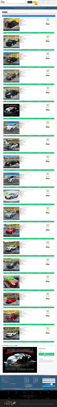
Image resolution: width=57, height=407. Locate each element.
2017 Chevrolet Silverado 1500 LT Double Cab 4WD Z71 (29, 18)
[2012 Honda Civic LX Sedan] (11, 213)
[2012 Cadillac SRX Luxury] (11, 247)
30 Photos (11, 167)
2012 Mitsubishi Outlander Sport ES (26, 172)
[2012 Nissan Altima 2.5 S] (11, 161)
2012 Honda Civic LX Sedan (24, 207)
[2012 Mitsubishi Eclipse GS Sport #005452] (11, 196)
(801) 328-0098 (42, 0)
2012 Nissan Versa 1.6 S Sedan (25, 138)
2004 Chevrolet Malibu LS (24, 327)
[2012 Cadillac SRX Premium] (11, 264)
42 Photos (11, 30)
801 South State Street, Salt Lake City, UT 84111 (51, 0)
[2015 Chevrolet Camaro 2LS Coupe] (11, 41)
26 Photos (11, 47)
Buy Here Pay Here (22, 401)
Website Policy (32, 391)
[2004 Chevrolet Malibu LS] (11, 333)
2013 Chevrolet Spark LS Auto (25, 87)
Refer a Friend (32, 393)
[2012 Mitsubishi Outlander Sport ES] (11, 178)
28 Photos (11, 133)
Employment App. (40, 391)
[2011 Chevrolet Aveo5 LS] (11, 281)
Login (2, 0)
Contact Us (8, 393)
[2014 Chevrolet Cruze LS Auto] (11, 58)
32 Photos (11, 270)
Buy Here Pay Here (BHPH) (27, 403)
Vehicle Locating (24, 393)
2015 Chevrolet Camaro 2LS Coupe (25, 35)
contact (28, 388)
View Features (49, 32)
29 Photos (11, 236)
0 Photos (11, 116)
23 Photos (11, 150)
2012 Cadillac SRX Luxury (24, 241)
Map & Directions (16, 391)
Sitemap (48, 391)
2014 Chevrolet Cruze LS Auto (25, 52)
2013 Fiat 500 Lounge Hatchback (25, 69)
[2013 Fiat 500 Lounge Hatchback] (11, 75)
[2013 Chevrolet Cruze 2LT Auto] (11, 110)
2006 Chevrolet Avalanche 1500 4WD (26, 310)
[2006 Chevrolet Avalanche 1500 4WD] (11, 316)
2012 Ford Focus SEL (23, 224)
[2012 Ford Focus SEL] (11, 230)
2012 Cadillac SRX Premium (24, 258)
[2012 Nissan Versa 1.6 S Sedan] (11, 144)
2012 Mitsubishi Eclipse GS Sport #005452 (27, 190)
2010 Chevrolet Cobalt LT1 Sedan (25, 293)
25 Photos (11, 99)
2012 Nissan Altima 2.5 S (24, 155)
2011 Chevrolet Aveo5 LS (24, 275)
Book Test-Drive (24, 391)
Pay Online (16, 393)
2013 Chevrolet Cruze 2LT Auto (25, 104)
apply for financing (23, 388)
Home (8, 391)
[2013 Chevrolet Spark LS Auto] (11, 93)
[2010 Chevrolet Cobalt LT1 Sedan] (11, 299)
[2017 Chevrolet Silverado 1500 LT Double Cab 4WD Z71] (11, 24)
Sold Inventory (40, 393)
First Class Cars (31, 395)
